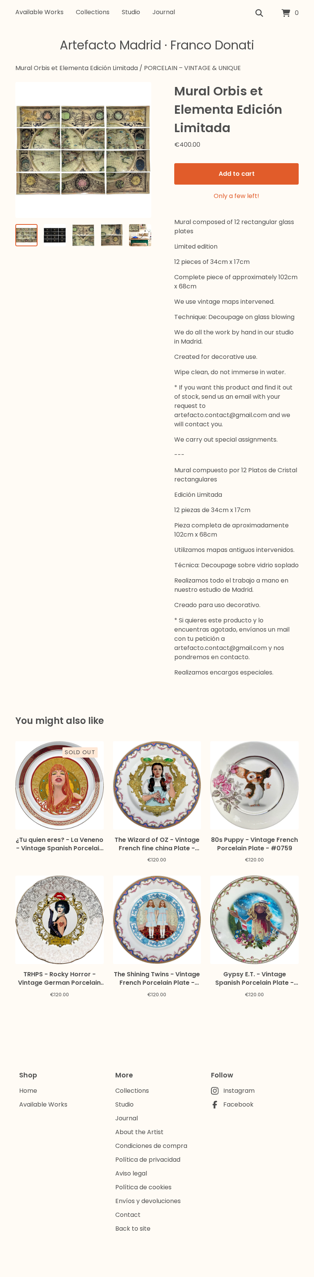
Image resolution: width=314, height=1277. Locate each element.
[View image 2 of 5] (55, 235)
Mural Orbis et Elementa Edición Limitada (76, 68)
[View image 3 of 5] (83, 235)
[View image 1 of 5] (26, 235)
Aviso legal (131, 1173)
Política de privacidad (147, 1159)
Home (28, 1090)
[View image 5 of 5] (140, 235)
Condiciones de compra (151, 1145)
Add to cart (237, 173)
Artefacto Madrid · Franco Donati (157, 45)
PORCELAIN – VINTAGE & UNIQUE (192, 68)
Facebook (238, 1104)
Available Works (39, 12)
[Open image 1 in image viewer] (83, 150)
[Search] (259, 13)
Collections (93, 12)
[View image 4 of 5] (112, 235)
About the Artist (139, 1132)
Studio (131, 12)
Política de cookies (143, 1187)
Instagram (239, 1090)
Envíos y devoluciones (148, 1201)
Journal (163, 12)
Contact (128, 1214)
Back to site (132, 1228)
